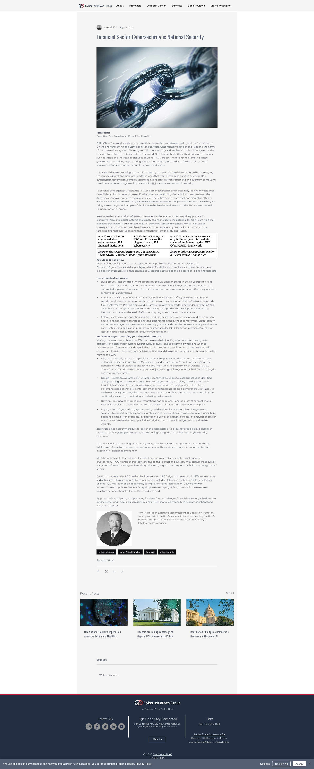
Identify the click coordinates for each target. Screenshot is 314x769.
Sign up (137, 723)
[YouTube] (121, 726)
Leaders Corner (105, 560)
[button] (177, 5)
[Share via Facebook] (98, 571)
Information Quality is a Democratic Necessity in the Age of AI (209, 634)
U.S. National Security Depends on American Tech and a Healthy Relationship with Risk (102, 634)
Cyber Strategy (106, 552)
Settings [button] (265, 764)
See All (230, 593)
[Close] (310, 763)
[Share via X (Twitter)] (106, 571)
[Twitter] (105, 726)
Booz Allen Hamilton (130, 552)
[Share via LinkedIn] (114, 571)
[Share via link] (122, 571)
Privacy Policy (143, 764)
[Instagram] (89, 726)
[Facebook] (97, 726)
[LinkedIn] (113, 726)
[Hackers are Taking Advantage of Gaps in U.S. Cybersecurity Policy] (157, 612)
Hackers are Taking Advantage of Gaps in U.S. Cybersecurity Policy (155, 634)
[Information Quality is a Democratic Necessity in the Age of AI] (210, 612)
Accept (299, 764)
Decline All (281, 764)
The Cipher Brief (162, 754)
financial (150, 552)
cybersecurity (167, 552)
